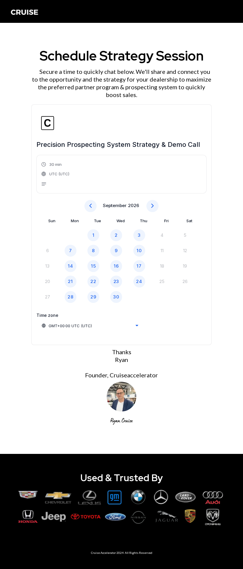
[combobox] (89, 326)
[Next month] (152, 206)
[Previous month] (90, 206)
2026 (133, 205)
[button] (55, 175)
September (115, 205)
